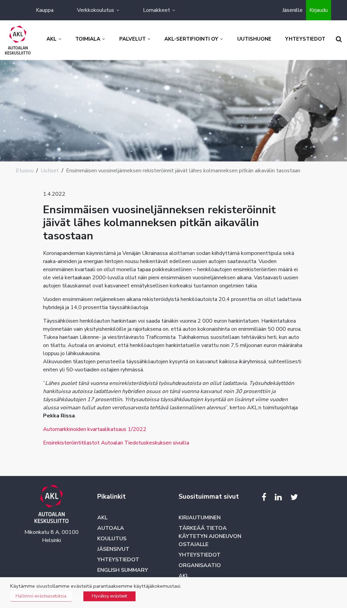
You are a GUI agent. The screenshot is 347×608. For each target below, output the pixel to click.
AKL (102, 517)
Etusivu (25, 170)
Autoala (110, 528)
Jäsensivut (113, 549)
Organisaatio (200, 565)
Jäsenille (292, 10)
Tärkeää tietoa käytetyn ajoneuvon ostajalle (210, 536)
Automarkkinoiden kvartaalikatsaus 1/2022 (94, 429)
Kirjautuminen (200, 517)
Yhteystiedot (118, 559)
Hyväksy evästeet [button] (109, 596)
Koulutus (111, 538)
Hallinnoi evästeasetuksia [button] (41, 596)
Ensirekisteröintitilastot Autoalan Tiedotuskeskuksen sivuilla (116, 443)
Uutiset (50, 170)
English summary (122, 570)
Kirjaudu (318, 10)
